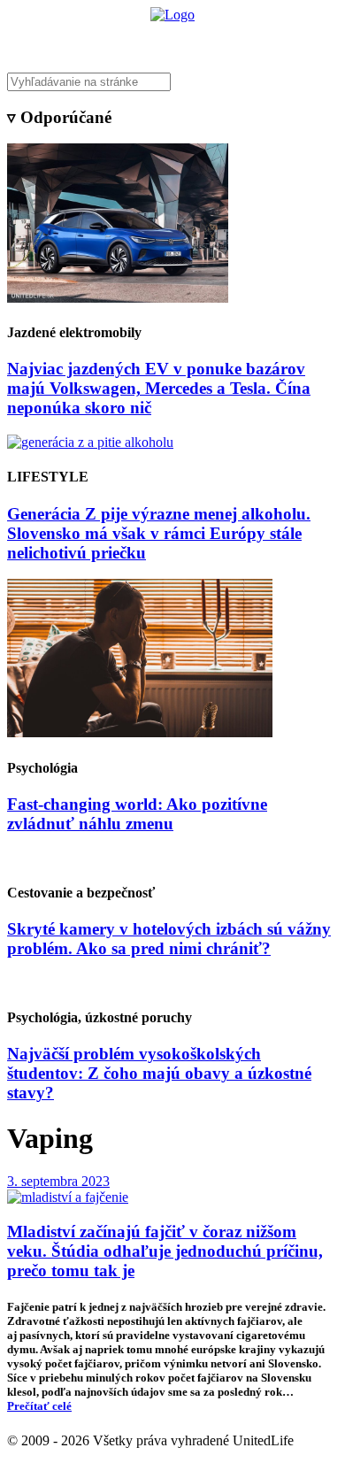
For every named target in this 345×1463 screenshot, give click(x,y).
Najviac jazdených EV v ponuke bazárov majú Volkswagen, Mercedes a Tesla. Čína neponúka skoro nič (158, 388)
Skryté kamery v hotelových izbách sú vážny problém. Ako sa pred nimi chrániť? (169, 939)
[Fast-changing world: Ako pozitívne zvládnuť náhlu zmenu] (139, 732)
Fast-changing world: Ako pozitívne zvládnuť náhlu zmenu (137, 814)
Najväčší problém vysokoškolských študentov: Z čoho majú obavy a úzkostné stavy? (159, 1073)
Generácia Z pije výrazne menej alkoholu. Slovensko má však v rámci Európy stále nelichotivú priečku (158, 533)
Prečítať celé (39, 1406)
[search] (172, 82)
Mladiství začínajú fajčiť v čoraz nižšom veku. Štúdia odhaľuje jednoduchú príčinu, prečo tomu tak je (165, 1251)
